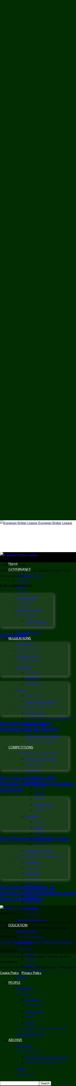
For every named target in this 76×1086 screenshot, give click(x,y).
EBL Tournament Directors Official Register (42, 1028)
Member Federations (28, 632)
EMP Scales (32, 678)
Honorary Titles (34, 1011)
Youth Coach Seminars (30, 936)
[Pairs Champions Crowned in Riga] (34, 829)
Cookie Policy (9, 973)
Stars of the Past (34, 1005)
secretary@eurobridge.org (18, 942)
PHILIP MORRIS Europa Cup (42, 1063)
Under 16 (39, 787)
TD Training (24, 948)
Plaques (29, 1022)
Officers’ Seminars (27, 931)
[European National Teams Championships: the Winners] (34, 714)
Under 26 (39, 833)
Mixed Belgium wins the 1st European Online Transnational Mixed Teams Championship (38, 893)
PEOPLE (14, 982)
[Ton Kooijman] (26, 626)
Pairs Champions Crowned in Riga (34, 838)
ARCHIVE (15, 1040)
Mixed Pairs (32, 913)
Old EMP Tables (26, 1074)
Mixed (37, 844)
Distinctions (24, 994)
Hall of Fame (32, 999)
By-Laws (22, 592)
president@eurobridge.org (55, 942)
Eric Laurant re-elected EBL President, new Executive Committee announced (37, 784)
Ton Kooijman (14, 635)
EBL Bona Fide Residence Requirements (48, 718)
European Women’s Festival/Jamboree (47, 1057)
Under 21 (39, 793)
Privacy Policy (31, 973)
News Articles (24, 1045)
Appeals (21, 1068)
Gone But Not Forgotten (31, 1034)
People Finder (25, 988)
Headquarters (24, 581)
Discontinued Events (29, 1051)
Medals (29, 1017)
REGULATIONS (19, 638)
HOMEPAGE (34, 576)
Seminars (30, 959)
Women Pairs (32, 902)
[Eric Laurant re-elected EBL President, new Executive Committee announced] (34, 769)
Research (22, 976)
